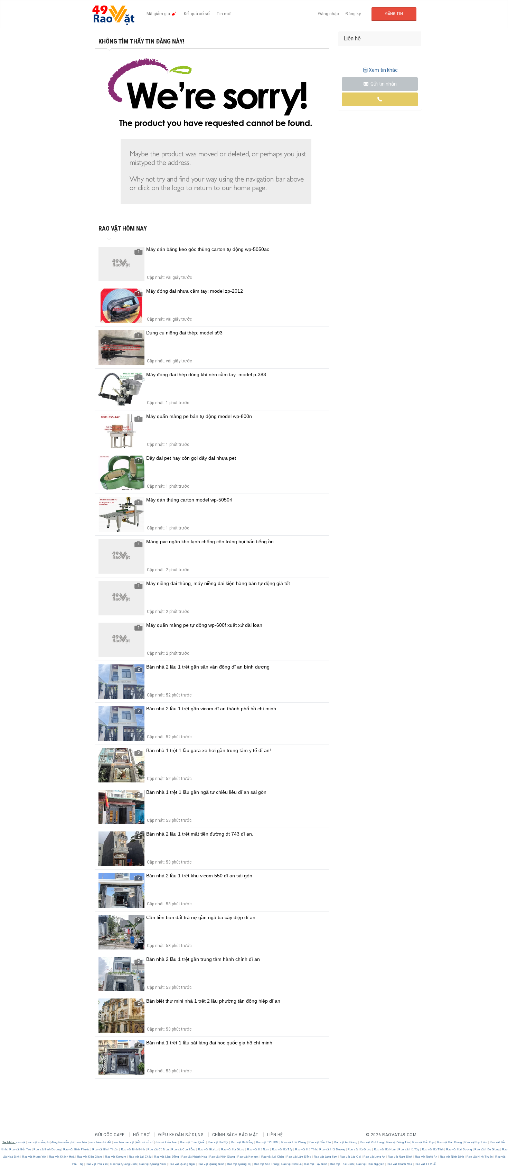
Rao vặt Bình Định (133, 1149)
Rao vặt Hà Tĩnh (306, 1149)
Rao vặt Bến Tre (20, 1149)
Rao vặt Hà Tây (282, 1149)
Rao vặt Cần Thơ (320, 1142)
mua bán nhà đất (100, 1142)
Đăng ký (353, 13)
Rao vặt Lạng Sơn (325, 1156)
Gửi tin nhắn (383, 84)
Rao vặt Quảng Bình (124, 1164)
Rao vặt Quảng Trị (239, 1164)
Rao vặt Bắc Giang (449, 1142)
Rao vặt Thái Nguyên (370, 1164)
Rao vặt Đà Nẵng (242, 1142)
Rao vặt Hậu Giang (486, 1149)
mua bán (81, 1142)
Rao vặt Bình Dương (47, 1149)
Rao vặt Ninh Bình (452, 1156)
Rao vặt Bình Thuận (105, 1149)
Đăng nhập (328, 13)
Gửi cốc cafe (109, 1134)
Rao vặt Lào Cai (350, 1156)
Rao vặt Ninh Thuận (479, 1156)
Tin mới (224, 13)
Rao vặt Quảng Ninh (211, 1164)
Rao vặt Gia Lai (208, 1149)
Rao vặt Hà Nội (218, 1142)
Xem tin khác (383, 70)
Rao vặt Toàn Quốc (192, 1142)
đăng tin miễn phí (62, 1142)
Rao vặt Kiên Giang (89, 1156)
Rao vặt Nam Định (400, 1156)
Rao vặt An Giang (345, 1142)
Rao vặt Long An (374, 1156)
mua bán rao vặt (123, 1142)
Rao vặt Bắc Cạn (424, 1142)
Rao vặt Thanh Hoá (399, 1164)
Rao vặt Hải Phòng (294, 1142)
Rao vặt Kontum (115, 1156)
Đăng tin (394, 13)
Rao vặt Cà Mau (158, 1149)
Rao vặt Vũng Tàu (398, 1142)
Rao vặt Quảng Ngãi (182, 1164)
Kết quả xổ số (196, 13)
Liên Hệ (275, 1134)
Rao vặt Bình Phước (76, 1149)
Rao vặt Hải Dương (332, 1149)
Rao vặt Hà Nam (258, 1149)
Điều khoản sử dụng (181, 1134)
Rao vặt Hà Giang (232, 1149)
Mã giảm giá (159, 13)
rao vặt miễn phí (38, 1142)
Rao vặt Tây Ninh (315, 1164)
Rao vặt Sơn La (291, 1164)
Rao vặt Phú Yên (97, 1164)
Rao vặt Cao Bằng (183, 1149)
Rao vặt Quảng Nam (152, 1164)
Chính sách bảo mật (235, 1134)
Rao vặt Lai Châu (140, 1156)
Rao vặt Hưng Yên (34, 1156)
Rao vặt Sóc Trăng (266, 1164)
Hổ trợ (141, 1134)
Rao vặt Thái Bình (342, 1164)
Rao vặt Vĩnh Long (372, 1142)
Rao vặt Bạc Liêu (476, 1142)
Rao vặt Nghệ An (426, 1156)
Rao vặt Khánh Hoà (61, 1156)
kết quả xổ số (144, 1142)
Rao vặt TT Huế (425, 1164)
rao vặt (21, 1142)
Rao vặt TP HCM (267, 1142)
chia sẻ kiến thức (166, 1142)
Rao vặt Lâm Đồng (166, 1156)
